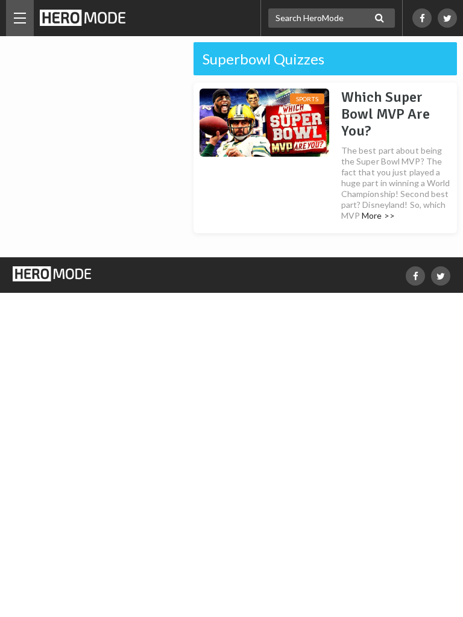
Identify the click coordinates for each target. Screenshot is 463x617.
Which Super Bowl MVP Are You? (385, 114)
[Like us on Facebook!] (422, 18)
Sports (307, 98)
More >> (378, 215)
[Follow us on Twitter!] (447, 18)
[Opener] (20, 18)
